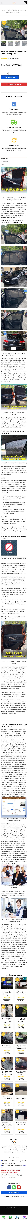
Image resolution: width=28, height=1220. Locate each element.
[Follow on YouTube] (19, 1187)
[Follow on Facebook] (9, 1187)
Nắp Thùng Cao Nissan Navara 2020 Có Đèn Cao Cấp (21, 992)
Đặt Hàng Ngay (10, 77)
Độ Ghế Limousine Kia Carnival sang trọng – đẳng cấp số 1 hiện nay (7, 1021)
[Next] (24, 30)
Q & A (2, 164)
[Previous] (3, 30)
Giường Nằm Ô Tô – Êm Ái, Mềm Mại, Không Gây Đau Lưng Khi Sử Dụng (7, 1125)
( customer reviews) (13, 58)
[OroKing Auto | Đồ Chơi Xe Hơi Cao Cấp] (14, 2)
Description (4, 158)
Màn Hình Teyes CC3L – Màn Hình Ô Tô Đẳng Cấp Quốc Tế (7, 993)
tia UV (19, 490)
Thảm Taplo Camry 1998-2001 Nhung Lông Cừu (21, 1073)
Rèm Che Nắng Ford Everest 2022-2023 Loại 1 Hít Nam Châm (21, 1021)
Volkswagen (18, 12)
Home (3, 10)
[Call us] (14, 1187)
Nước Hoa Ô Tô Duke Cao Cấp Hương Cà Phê (7, 1098)
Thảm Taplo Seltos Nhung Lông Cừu (7, 1046)
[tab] (14, 158)
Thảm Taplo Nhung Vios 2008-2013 (21, 1123)
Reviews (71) (4, 161)
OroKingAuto (20, 739)
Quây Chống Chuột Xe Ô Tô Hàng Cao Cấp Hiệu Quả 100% (21, 1047)
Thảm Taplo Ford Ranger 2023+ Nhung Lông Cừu (21, 1098)
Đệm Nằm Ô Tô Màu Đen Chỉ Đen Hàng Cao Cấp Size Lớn (7, 1073)
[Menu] (2, 3)
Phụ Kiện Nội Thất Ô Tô (13, 10)
